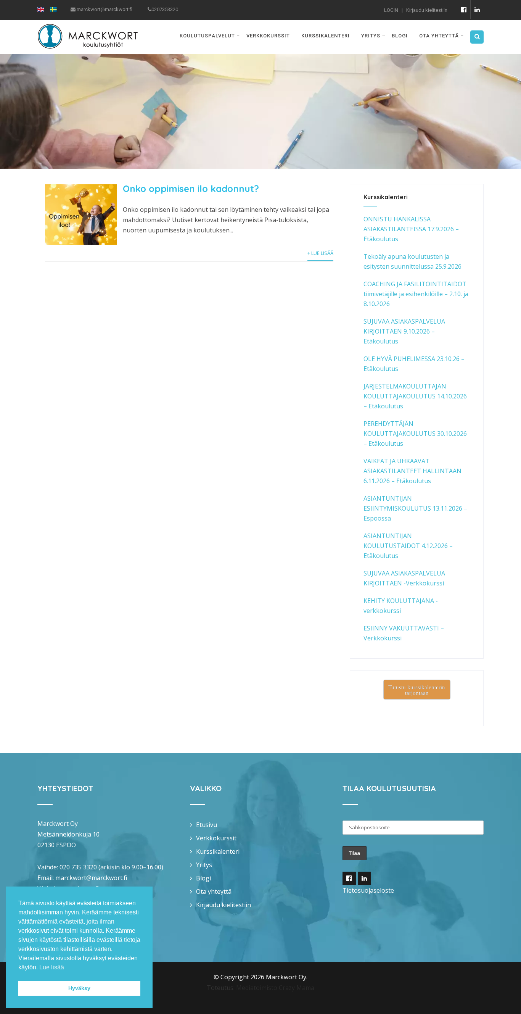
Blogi (400, 36)
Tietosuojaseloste (368, 890)
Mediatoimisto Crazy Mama (275, 987)
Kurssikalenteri (325, 36)
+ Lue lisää (320, 253)
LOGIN (391, 10)
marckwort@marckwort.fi (91, 878)
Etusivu (206, 825)
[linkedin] (477, 9)
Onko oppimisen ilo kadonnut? (191, 188)
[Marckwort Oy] (87, 25)
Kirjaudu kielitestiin (426, 10)
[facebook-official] (463, 9)
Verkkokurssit (268, 36)
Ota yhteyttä (439, 36)
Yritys (370, 36)
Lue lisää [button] (51, 967)
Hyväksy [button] (79, 988)
